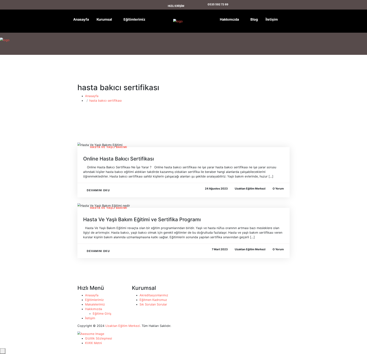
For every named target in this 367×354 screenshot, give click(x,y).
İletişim (272, 19)
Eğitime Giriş (102, 313)
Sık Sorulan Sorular (153, 304)
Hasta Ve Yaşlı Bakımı (108, 147)
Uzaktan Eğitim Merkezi (250, 188)
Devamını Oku (98, 190)
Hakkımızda (229, 19)
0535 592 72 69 (218, 4)
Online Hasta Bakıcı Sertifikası (118, 159)
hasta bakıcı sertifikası (105, 100)
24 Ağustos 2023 (216, 188)
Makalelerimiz (95, 304)
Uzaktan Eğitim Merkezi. (123, 326)
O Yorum (278, 188)
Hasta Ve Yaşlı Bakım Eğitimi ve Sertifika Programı (142, 219)
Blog (254, 19)
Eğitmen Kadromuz (153, 300)
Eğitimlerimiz (134, 19)
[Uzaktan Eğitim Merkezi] (171, 21)
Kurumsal (104, 19)
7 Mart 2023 (220, 249)
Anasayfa (81, 19)
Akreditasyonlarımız (154, 295)
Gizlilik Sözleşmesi (98, 338)
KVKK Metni (93, 343)
